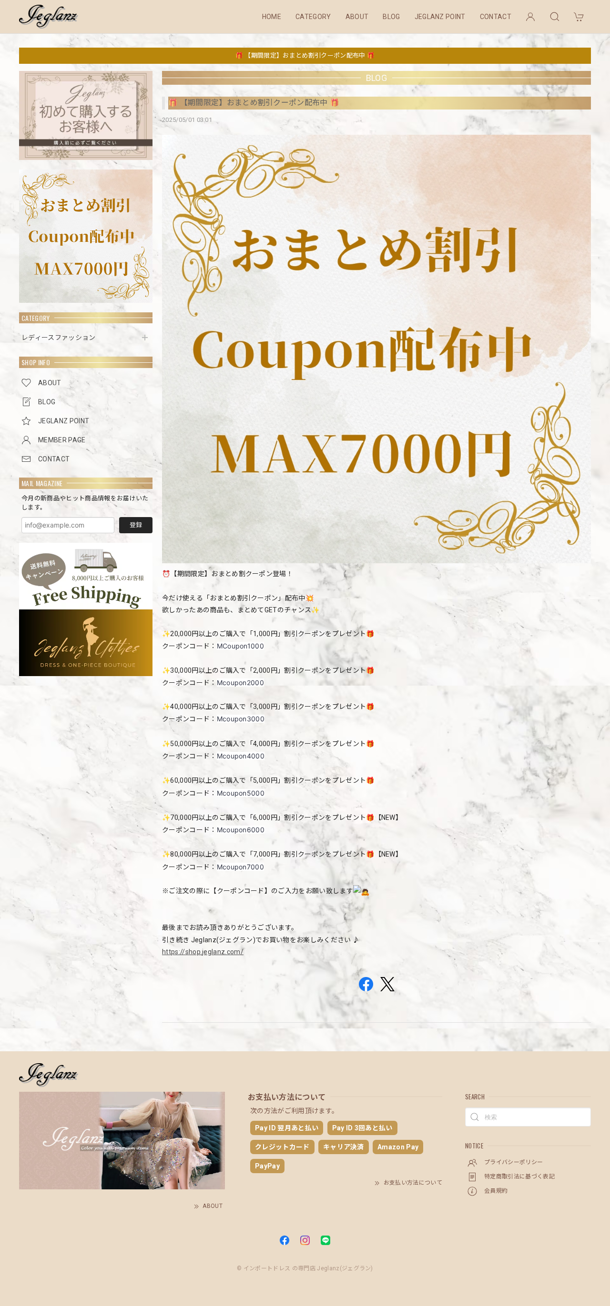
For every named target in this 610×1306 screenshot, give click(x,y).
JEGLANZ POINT (440, 16)
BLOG (391, 16)
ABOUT (357, 16)
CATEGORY (313, 16)
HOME (271, 16)
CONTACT (495, 16)
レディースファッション (58, 337)
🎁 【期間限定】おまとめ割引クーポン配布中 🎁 (305, 55)
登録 (136, 524)
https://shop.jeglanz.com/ (203, 952)
